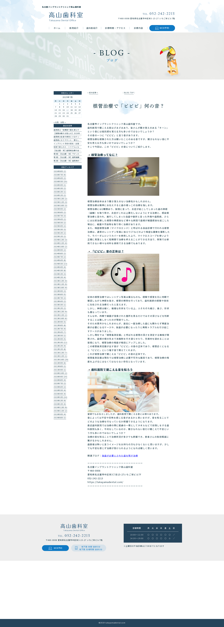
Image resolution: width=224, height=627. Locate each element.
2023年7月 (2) (60, 298)
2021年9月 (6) (60, 363)
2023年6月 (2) (60, 301)
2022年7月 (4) (60, 329)
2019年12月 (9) (60, 407)
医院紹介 (74, 27)
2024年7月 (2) (60, 257)
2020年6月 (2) (60, 387)
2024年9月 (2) (60, 250)
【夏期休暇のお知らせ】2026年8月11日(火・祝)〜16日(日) (78, 133)
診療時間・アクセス (115, 27)
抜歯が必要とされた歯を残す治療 (120, 455)
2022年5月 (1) (60, 335)
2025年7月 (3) (60, 216)
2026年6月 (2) (60, 178)
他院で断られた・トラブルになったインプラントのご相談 (77, 147)
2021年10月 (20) (61, 359)
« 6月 (56, 122)
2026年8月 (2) (60, 171)
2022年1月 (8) (60, 349)
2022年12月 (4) (60, 311)
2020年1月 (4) (60, 404)
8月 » (63, 122)
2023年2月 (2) (60, 308)
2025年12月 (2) (60, 198)
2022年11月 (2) (60, 315)
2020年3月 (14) (60, 397)
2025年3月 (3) (60, 229)
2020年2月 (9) (60, 400)
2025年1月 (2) (60, 236)
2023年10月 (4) (60, 287)
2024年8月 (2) (60, 253)
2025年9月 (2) (60, 209)
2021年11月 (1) (60, 356)
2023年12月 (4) (60, 281)
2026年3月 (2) (60, 188)
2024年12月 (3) (60, 240)
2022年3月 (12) (60, 342)
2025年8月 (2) (60, 212)
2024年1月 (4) (60, 277)
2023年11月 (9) (60, 284)
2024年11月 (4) (60, 243)
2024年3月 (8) (60, 270)
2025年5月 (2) (60, 222)
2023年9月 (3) (60, 291)
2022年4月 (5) (60, 339)
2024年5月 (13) (60, 264)
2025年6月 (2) (60, 219)
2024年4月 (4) (60, 267)
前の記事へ (93, 92)
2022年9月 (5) (60, 322)
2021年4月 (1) (60, 370)
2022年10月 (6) (60, 318)
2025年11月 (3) (60, 202)
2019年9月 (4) (60, 414)
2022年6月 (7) (60, 332)
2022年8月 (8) (60, 325)
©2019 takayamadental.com (112, 623)
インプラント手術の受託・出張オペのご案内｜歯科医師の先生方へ (81, 143)
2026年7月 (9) (60, 175)
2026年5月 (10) (60, 181)
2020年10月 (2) (60, 373)
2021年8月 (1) (60, 366)
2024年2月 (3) (60, 274)
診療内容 (138, 27)
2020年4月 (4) (60, 394)
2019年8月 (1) (60, 417)
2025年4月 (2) (60, 226)
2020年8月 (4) (60, 380)
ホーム (57, 27)
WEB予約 (164, 27)
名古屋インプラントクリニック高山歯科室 (61, 6)
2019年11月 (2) (60, 411)
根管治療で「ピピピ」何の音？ (129, 106)
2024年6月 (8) (60, 260)
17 (67, 110)
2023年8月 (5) (60, 294)
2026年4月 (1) (60, 185)
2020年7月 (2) (60, 383)
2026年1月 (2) (60, 195)
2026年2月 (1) (60, 192)
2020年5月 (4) (60, 390)
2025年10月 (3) (60, 205)
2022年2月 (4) (60, 346)
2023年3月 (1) (60, 305)
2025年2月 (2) (60, 233)
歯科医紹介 (92, 27)
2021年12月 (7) (60, 353)
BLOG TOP (129, 92)
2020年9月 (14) (60, 377)
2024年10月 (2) (60, 246)
